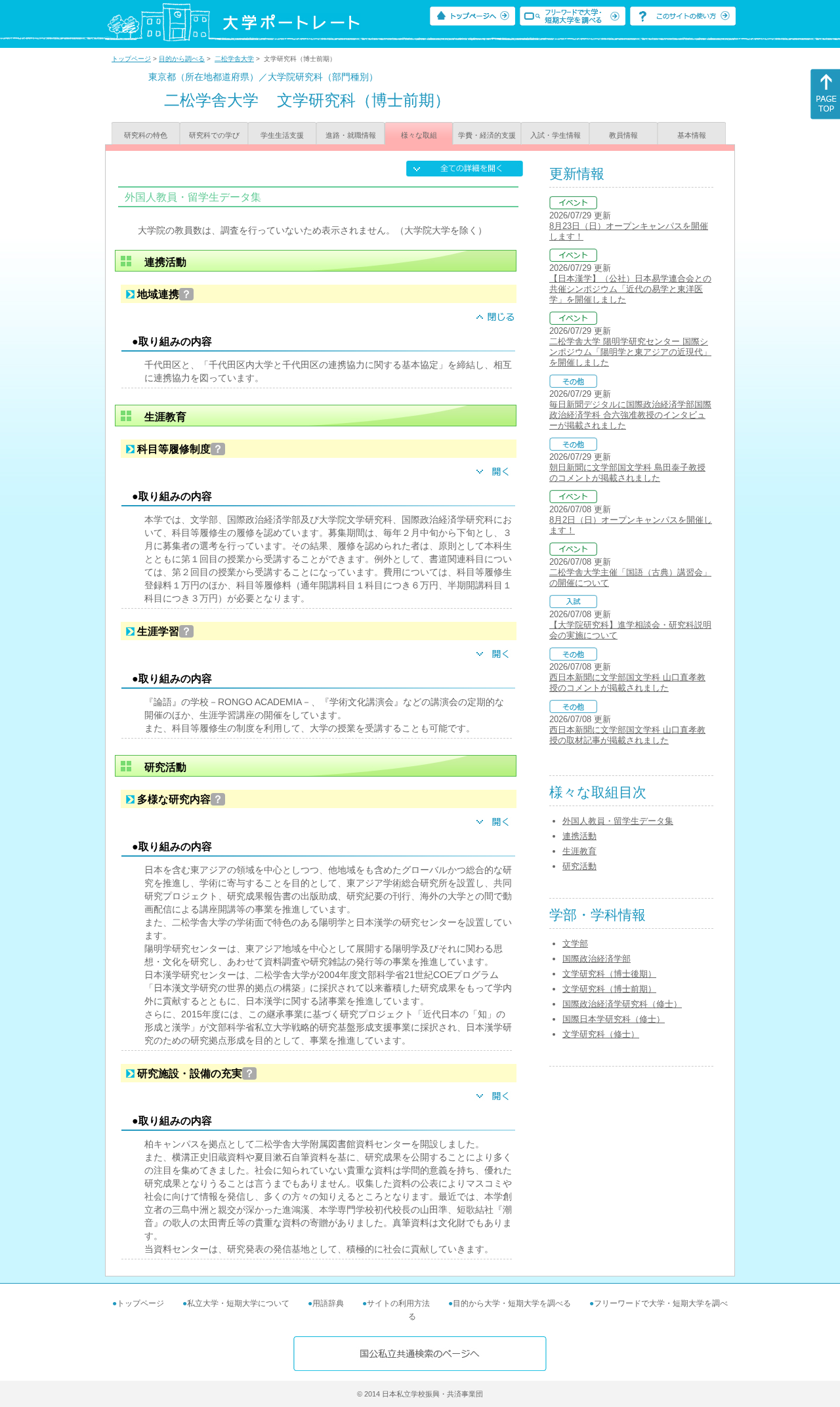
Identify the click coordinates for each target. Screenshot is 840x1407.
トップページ (131, 58)
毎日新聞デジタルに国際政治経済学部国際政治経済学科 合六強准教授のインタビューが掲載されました (630, 414)
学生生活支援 (282, 135)
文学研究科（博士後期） (609, 974)
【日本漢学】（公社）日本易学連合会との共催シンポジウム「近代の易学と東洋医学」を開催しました (630, 289)
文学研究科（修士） (600, 1034)
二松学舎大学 (234, 58)
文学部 (575, 943)
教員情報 (623, 135)
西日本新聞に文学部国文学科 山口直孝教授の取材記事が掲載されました (627, 735)
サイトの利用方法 (398, 1303)
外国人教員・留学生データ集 (617, 821)
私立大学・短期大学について (238, 1303)
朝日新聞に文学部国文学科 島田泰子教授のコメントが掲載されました (627, 472)
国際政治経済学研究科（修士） (622, 1004)
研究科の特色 (145, 135)
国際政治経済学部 (596, 959)
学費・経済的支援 (487, 135)
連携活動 (579, 836)
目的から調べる (182, 58)
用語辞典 (328, 1303)
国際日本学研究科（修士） (613, 1019)
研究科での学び (214, 135)
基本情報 (691, 135)
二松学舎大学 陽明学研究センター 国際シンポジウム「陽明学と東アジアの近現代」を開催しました (630, 351)
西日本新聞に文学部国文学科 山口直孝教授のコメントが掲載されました (627, 682)
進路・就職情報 (351, 135)
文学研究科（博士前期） (609, 989)
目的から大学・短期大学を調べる (512, 1303)
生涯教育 (579, 851)
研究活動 (579, 866)
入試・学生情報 (555, 135)
